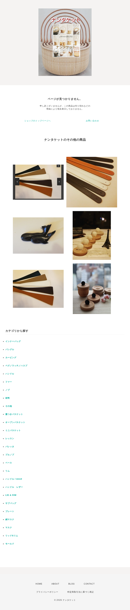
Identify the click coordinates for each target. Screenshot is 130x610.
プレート (9, 511)
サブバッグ (10, 503)
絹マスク (9, 519)
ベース (8, 463)
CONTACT (89, 584)
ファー (8, 382)
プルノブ (9, 454)
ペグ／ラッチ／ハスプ (16, 365)
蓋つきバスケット (14, 414)
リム (7, 471)
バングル (9, 349)
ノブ (7, 390)
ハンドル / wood (13, 479)
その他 (8, 406)
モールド (9, 544)
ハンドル (9, 374)
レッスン (9, 438)
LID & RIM (10, 495)
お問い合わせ (92, 121)
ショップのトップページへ (37, 121)
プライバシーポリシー (47, 592)
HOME (39, 584)
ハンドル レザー (14, 487)
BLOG (71, 584)
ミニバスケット (13, 430)
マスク (8, 527)
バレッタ (9, 446)
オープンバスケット (15, 422)
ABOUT (55, 584)
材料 (7, 398)
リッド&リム (11, 535)
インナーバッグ (13, 341)
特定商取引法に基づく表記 (80, 592)
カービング (10, 357)
